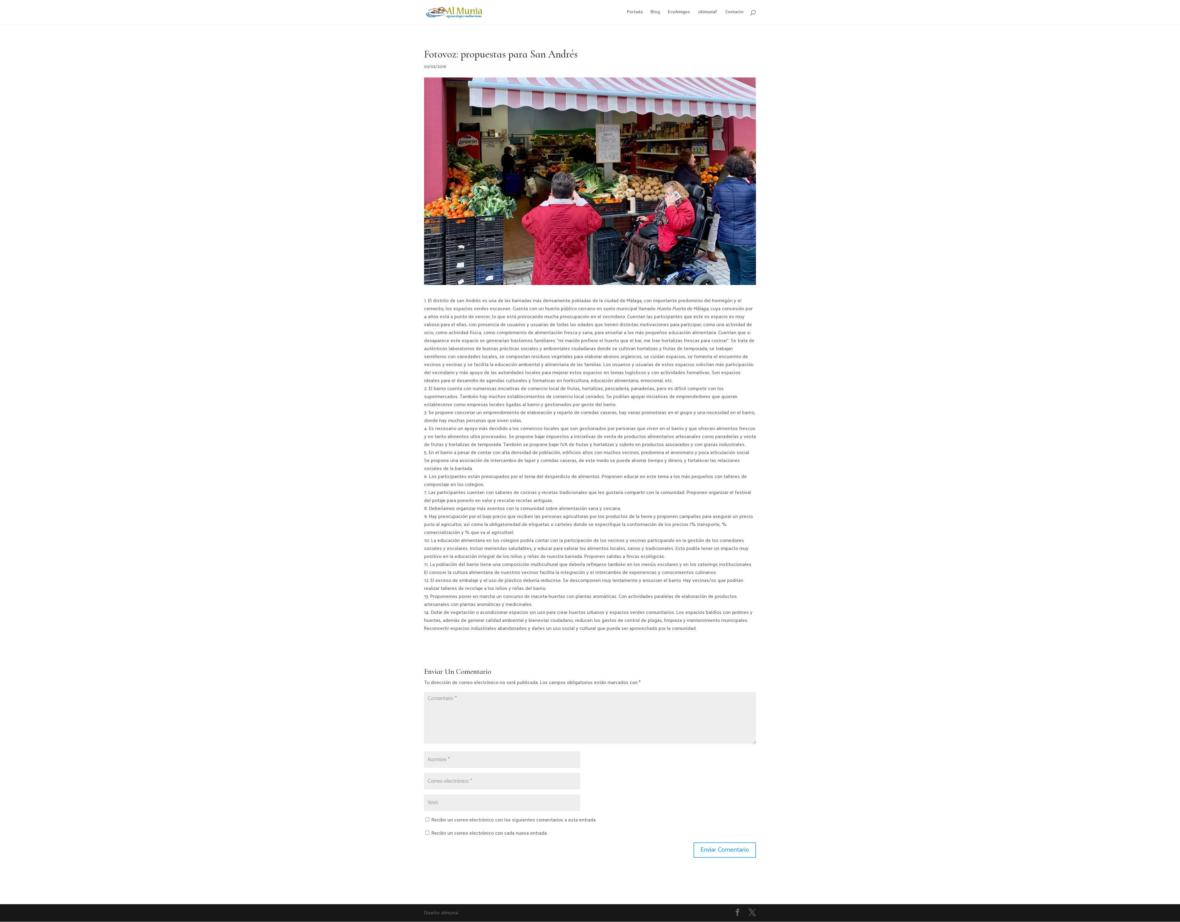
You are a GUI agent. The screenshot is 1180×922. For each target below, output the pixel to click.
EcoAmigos (679, 13)
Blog (655, 13)
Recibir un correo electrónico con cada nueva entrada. (489, 833)
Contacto (734, 13)
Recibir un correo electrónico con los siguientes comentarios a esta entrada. (513, 820)
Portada (635, 13)
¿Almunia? (707, 13)
